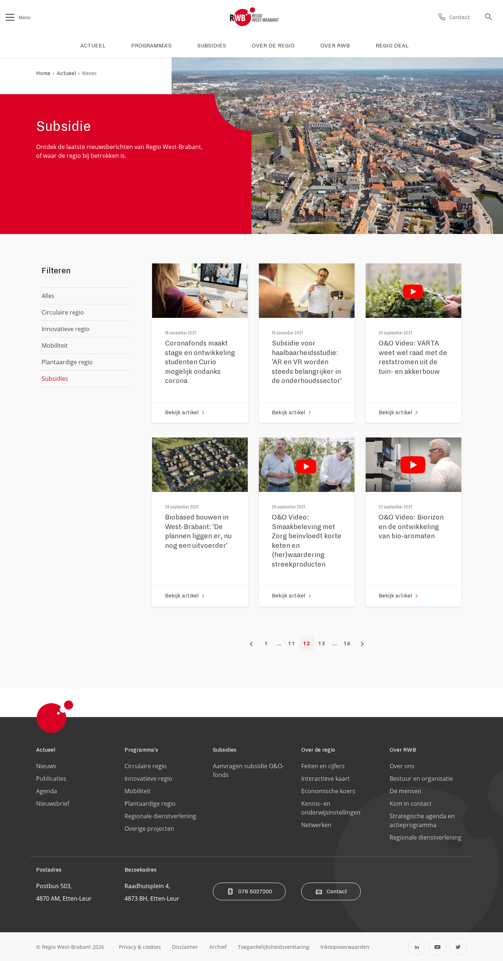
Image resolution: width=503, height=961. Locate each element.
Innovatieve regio (65, 329)
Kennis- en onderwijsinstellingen (330, 807)
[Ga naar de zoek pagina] (490, 17)
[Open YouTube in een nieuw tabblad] (437, 946)
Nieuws (89, 73)
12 (306, 643)
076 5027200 (255, 891)
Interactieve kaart (325, 778)
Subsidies (224, 750)
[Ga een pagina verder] (362, 643)
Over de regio (318, 750)
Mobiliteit (55, 345)
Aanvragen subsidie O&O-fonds (248, 770)
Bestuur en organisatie (421, 778)
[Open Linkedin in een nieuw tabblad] (417, 946)
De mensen (405, 791)
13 (322, 643)
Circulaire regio (63, 312)
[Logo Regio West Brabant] (254, 16)
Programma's (141, 750)
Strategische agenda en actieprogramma (422, 820)
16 (347, 643)
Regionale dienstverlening (160, 816)
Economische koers (328, 791)
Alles (48, 296)
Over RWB (403, 750)
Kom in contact (411, 803)
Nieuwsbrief (52, 803)
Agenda (46, 791)
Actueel (66, 73)
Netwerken (316, 825)
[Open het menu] (10, 17)
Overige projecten (149, 829)
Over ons (402, 766)
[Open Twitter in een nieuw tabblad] (458, 946)
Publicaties (51, 778)
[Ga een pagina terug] (251, 643)
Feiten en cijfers (323, 766)
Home (43, 73)
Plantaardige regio (67, 362)
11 (291, 643)
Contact (337, 891)
